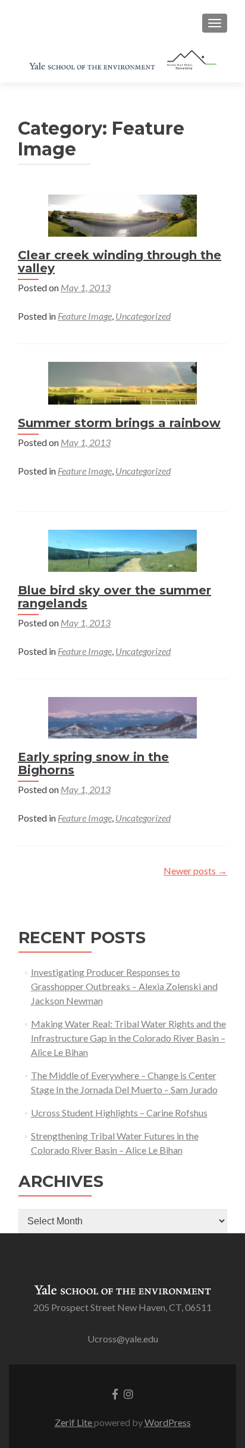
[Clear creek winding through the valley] (122, 214)
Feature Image (85, 316)
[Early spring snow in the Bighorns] (122, 716)
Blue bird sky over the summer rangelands (114, 596)
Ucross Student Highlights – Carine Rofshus (119, 1112)
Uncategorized (143, 316)
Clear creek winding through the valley (119, 261)
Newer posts (195, 870)
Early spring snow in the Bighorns (93, 763)
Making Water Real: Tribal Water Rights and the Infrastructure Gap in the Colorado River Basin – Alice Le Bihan (128, 1038)
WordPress (168, 1422)
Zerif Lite (74, 1422)
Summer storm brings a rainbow (119, 423)
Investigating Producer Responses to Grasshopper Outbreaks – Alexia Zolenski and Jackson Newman (124, 986)
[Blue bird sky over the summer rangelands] (122, 549)
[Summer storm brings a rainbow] (122, 381)
